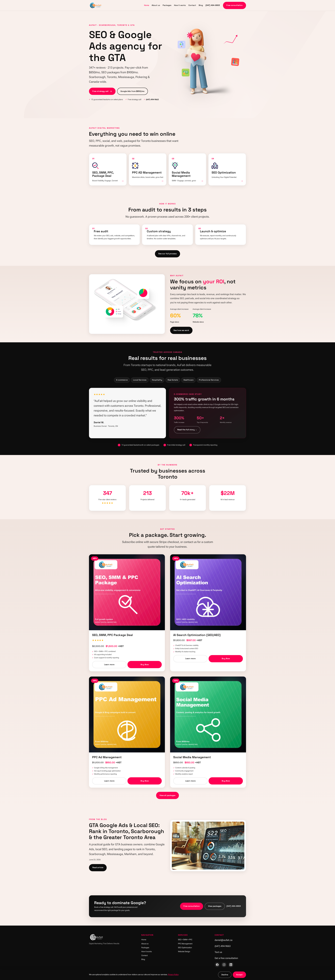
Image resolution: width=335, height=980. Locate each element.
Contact (192, 5)
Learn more (109, 664)
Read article (97, 867)
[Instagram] (224, 964)
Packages (167, 5)
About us (156, 5)
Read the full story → (187, 429)
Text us (218, 952)
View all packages (167, 795)
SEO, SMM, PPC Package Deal (112, 635)
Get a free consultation (226, 958)
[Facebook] (217, 964)
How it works (180, 5)
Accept (239, 974)
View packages (214, 906)
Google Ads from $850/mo (132, 91)
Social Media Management (192, 757)
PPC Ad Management (107, 757)
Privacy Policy (173, 974)
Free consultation (234, 5)
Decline (224, 974)
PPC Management (185, 944)
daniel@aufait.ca (223, 940)
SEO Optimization (185, 948)
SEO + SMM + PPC (185, 940)
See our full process (167, 253)
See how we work (181, 330)
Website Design (184, 951)
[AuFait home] (96, 5)
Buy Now (145, 664)
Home (146, 5)
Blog (201, 5)
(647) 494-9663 (212, 5)
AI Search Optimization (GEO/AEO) (197, 635)
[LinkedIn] (230, 964)
